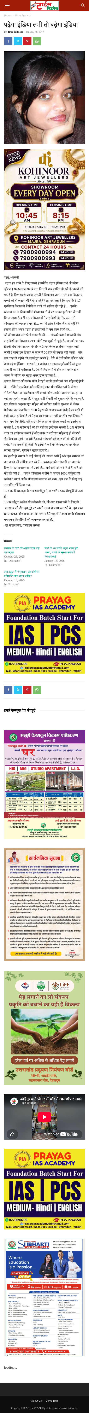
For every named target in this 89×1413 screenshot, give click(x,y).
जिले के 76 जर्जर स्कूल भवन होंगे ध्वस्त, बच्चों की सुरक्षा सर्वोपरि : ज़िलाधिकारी (61, 552)
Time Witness (15, 31)
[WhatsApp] (37, 41)
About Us (36, 1400)
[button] (7, 5)
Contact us (52, 1400)
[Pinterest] (27, 41)
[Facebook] (8, 41)
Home (7, 15)
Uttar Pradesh (23, 15)
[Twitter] (18, 41)
